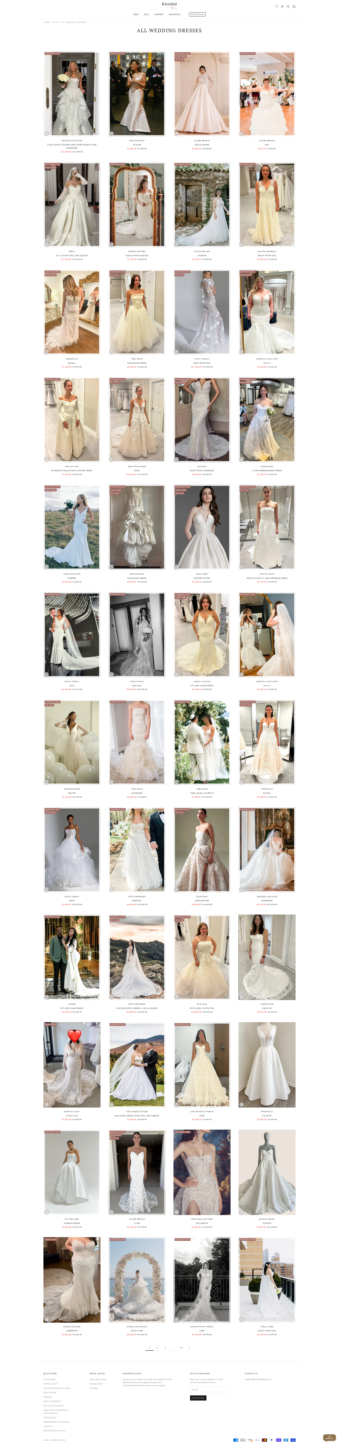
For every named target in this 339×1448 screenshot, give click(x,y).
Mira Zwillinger (137, 466)
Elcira (267, 793)
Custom (267, 1223)
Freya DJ (267, 1008)
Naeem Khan (266, 466)
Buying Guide (96, 1384)
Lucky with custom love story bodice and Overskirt (72, 146)
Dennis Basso (137, 574)
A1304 (137, 1223)
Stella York (267, 1326)
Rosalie (136, 685)
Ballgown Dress (136, 363)
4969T (72, 900)
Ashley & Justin (202, 681)
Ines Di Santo (267, 574)
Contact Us (48, 1426)
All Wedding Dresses (73, 22)
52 (181, 1347)
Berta (72, 251)
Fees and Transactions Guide (56, 1388)
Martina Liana (72, 1111)
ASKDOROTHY (329, 1437)
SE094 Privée (202, 900)
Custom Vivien (202, 578)
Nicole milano (202, 251)
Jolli (137, 470)
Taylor (137, 144)
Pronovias (72, 359)
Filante (266, 1115)
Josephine (267, 900)
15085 (202, 1115)
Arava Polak (137, 681)
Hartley (137, 900)
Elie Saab (202, 1004)
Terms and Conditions (53, 1406)
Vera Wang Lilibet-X (202, 793)
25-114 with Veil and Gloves (72, 255)
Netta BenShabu (137, 896)
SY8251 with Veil (267, 1330)
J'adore (72, 1004)
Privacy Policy (50, 1417)
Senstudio (202, 896)
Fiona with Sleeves (137, 255)
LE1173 (267, 363)
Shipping (47, 1397)
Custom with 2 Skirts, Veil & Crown (137, 1008)
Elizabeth (202, 1223)
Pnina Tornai (202, 359)
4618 (72, 685)
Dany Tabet (202, 574)
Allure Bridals (202, 140)
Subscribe (198, 1398)
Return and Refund (52, 1401)
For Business (49, 1379)
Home (46, 22)
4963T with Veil (202, 363)
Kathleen (136, 793)
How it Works (49, 1392)
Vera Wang (137, 359)
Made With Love (71, 574)
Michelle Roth (72, 789)
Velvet (72, 793)
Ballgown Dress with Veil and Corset (137, 1115)
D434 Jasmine (202, 144)
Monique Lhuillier (72, 140)
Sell (146, 14)
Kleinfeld (174, 14)
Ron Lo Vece (72, 466)
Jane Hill (202, 466)
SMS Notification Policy (54, 1430)
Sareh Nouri (267, 1004)
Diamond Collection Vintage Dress (72, 470)
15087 (202, 1330)
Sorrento (72, 1330)
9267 (267, 144)
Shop (136, 14)
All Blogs (94, 1388)
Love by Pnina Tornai (202, 1111)
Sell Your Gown (197, 14)
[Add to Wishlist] (46, 133)
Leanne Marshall (267, 251)
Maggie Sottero (137, 251)
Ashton (202, 255)
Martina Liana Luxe (267, 359)
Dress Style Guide (98, 1379)
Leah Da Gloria (267, 1219)
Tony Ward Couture (137, 1111)
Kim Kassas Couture (202, 1219)
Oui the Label (72, 1219)
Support (159, 14)
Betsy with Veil (267, 255)
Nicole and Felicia (137, 1326)
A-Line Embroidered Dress (267, 470)
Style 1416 (72, 1115)
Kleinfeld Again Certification (56, 1422)
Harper (72, 578)
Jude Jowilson (137, 140)
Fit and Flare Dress (201, 685)
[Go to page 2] (189, 1348)
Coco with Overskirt (202, 470)
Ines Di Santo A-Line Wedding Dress (267, 578)
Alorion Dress (72, 1223)
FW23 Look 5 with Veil (202, 1008)
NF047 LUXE (137, 1330)
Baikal (72, 363)
